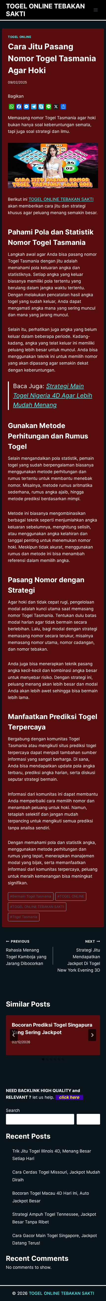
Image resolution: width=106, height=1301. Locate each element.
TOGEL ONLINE (19, 37)
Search (13, 1110)
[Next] (92, 1035)
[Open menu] (95, 10)
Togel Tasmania (23, 917)
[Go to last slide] (14, 1035)
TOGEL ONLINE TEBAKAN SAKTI (37, 907)
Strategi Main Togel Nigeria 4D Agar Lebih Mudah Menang (52, 395)
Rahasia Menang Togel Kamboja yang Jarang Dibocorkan (26, 952)
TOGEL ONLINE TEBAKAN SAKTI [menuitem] (61, 199)
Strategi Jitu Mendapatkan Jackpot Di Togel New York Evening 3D (78, 956)
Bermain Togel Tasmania (30, 896)
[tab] (43, 1059)
